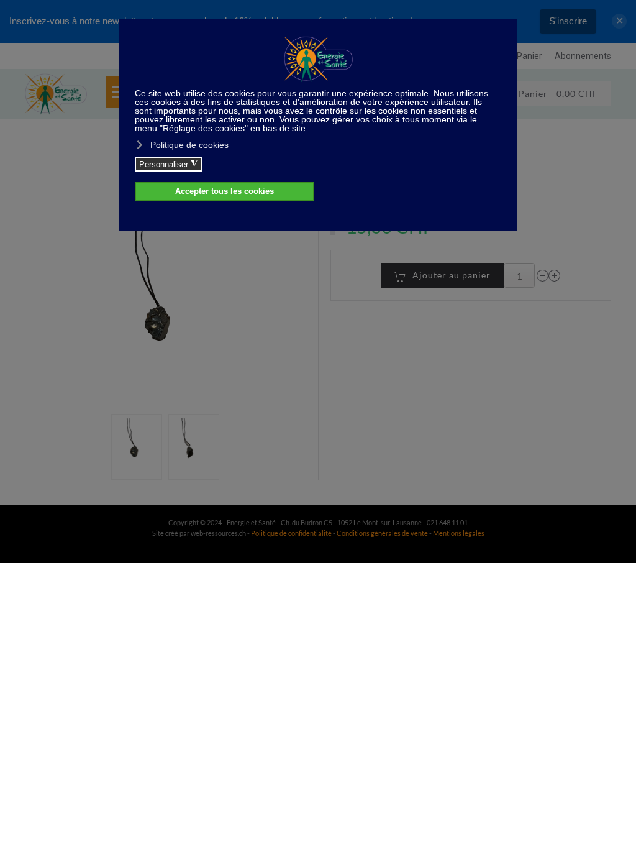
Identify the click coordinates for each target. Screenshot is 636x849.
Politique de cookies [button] (189, 145)
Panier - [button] (557, 93)
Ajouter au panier (451, 275)
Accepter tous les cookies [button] (224, 191)
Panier (529, 56)
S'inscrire (568, 21)
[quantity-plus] (554, 275)
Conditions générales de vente (383, 533)
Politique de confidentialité (291, 533)
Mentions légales (458, 533)
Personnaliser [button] (168, 164)
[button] (136, 447)
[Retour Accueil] (56, 94)
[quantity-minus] (543, 275)
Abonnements (583, 56)
